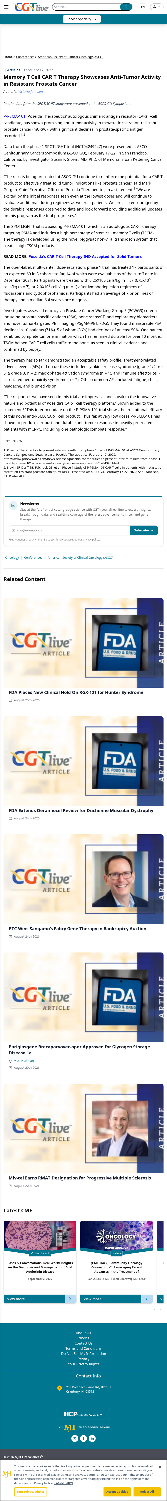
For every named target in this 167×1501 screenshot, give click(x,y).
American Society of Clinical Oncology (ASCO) (80, 557)
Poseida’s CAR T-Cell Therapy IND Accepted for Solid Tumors (85, 256)
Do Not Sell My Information (83, 1353)
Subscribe (141, 530)
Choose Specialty (79, 19)
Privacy (83, 1358)
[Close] (160, 1467)
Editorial (83, 1338)
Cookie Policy (63, 1483)
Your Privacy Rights (83, 1364)
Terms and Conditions (83, 1348)
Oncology (12, 557)
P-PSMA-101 (14, 116)
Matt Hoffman (24, 1061)
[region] (83, 1480)
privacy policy (91, 539)
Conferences (25, 57)
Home (8, 57)
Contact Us (84, 1343)
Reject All (147, 1492)
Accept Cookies (117, 1492)
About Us (83, 1332)
